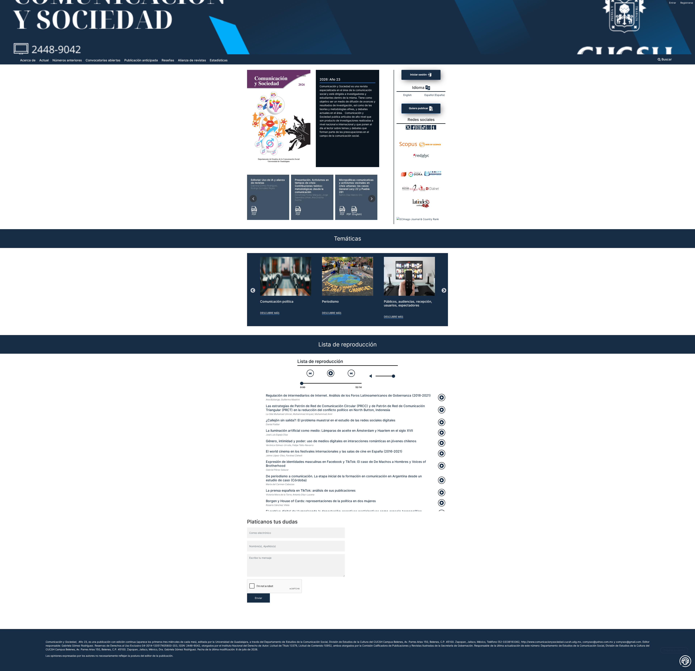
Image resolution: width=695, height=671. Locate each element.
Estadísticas (219, 60)
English (407, 94)
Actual (44, 60)
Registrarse (686, 2)
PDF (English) (354, 214)
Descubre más (269, 312)
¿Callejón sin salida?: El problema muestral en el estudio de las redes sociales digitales (330, 420)
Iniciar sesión (418, 74)
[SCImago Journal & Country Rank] (418, 219)
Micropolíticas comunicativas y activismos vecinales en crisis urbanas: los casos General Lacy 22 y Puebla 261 (356, 187)
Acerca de (27, 60)
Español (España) (434, 94)
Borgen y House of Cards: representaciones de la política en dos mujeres (321, 501)
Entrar (672, 2)
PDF (254, 214)
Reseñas (168, 60)
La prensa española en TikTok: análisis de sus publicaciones (310, 490)
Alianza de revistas (192, 60)
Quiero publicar (419, 108)
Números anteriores (67, 60)
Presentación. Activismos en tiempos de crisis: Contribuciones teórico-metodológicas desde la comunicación (312, 189)
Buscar (666, 59)
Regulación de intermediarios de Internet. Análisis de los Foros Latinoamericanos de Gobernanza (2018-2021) (348, 395)
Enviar (258, 598)
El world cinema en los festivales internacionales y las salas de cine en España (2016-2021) (334, 451)
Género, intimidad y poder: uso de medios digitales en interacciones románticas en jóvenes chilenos (341, 441)
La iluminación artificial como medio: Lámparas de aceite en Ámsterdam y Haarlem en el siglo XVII (339, 430)
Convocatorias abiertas (103, 60)
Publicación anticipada (141, 60)
